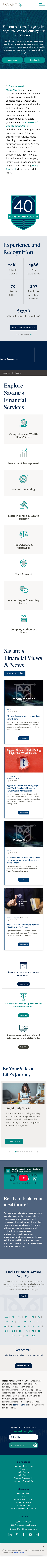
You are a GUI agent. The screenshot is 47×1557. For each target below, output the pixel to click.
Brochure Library (23, 1493)
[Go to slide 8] (31, 1151)
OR (20, 1331)
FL (39, 1317)
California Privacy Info (23, 1481)
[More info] (30, 334)
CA (19, 1317)
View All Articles (15, 673)
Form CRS (24, 1469)
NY (39, 1326)
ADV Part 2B (23, 1475)
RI (33, 1331)
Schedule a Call (34, 60)
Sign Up (23, 1047)
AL (6, 1317)
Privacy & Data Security (23, 1478)
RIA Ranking (35, 359)
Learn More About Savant (23, 327)
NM (32, 1326)
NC (25, 1326)
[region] (23, 1549)
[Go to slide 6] (27, 1151)
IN (19, 1322)
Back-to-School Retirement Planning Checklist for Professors (23, 926)
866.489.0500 (24, 1521)
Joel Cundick (11, 776)
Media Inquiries (23, 1505)
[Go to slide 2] (18, 1151)
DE (32, 1317)
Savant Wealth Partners (23, 1499)
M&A (23, 1496)
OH (6, 1331)
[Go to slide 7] (29, 1151)
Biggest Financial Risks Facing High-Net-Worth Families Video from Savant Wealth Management (23, 788)
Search (23, 1296)
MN (19, 1326)
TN (13, 1336)
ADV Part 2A (23, 1472)
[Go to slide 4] (22, 1151)
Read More (24, 738)
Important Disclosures (12, 373)
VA (27, 1336)
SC (39, 1331)
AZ (13, 1317)
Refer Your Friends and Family (23, 1508)
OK (13, 1331)
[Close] (43, 1546)
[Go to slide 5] (24, 1151)
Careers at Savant (23, 1502)
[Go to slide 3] (20, 1151)
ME (5, 1326)
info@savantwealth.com (24, 1525)
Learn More (12, 60)
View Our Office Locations (24, 1529)
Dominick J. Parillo (13, 779)
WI (33, 1336)
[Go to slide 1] (15, 1151)
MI (12, 1326)
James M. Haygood (13, 918)
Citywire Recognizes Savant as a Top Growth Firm (23, 717)
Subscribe (15, 1437)
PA (27, 1331)
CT (26, 1317)
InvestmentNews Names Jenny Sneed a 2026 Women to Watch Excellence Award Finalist (23, 860)
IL (13, 1322)
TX (20, 1336)
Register (23, 1015)
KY (31, 1322)
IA (25, 1322)
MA (38, 1322)
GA (7, 1322)
